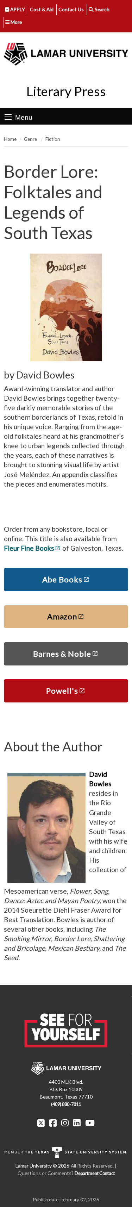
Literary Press (66, 91)
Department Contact (95, 1173)
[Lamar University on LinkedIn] (77, 1123)
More (16, 22)
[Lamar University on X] (41, 1123)
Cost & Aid (42, 9)
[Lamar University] (66, 53)
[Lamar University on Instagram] (65, 1123)
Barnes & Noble (62, 653)
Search (101, 9)
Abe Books (62, 579)
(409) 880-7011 (66, 1104)
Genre (31, 139)
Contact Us (71, 9)
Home (10, 139)
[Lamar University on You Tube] (90, 1123)
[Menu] (8, 117)
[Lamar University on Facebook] (53, 1123)
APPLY (17, 9)
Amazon (62, 616)
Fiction (52, 139)
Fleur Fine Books (29, 548)
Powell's (62, 690)
